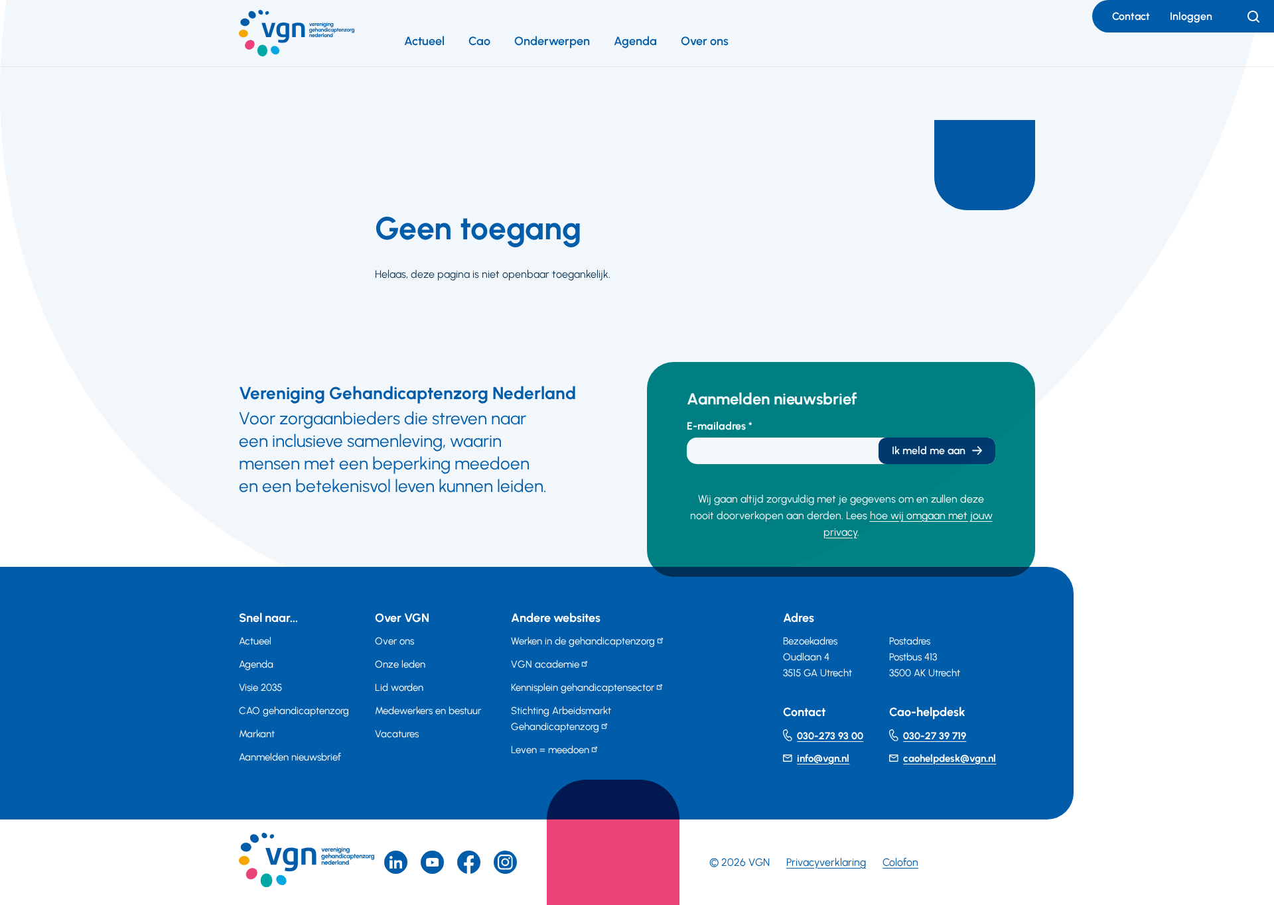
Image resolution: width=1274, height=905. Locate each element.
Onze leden (400, 664)
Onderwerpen (552, 41)
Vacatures (397, 734)
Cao (479, 41)
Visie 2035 (260, 688)
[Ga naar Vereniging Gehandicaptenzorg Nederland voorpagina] (296, 33)
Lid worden (399, 688)
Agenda (635, 41)
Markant (257, 734)
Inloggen (1191, 16)
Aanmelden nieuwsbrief (290, 757)
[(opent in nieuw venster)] (468, 862)
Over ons (705, 41)
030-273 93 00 (830, 736)
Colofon (900, 862)
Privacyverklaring (826, 862)
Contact (1131, 16)
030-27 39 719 (934, 736)
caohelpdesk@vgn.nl (949, 758)
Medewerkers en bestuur (428, 711)
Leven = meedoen (550, 750)
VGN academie (545, 664)
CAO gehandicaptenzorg (294, 711)
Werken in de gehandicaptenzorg (583, 641)
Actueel (424, 41)
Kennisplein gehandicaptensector (582, 688)
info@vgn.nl (823, 758)
